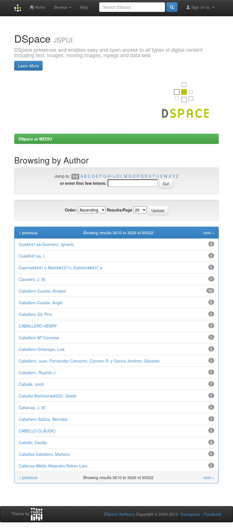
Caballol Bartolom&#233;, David (47, 396)
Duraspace (190, 514)
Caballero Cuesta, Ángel (41, 302)
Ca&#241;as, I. (32, 256)
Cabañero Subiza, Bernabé (43, 419)
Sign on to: (201, 7)
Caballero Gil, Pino (35, 314)
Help (84, 7)
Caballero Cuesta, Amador (42, 291)
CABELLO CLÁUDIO (37, 431)
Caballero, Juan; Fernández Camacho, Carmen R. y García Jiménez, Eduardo (89, 361)
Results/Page (119, 210)
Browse (61, 7)
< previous (28, 232)
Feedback (213, 514)
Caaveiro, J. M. (32, 279)
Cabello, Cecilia (33, 442)
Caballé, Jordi (31, 384)
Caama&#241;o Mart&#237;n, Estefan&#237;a (60, 267)
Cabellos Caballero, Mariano (44, 454)
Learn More (28, 66)
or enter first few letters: (83, 183)
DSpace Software (119, 514)
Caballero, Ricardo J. (38, 372)
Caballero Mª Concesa (39, 337)
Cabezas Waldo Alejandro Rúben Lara (53, 466)
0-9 (75, 176)
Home (39, 7)
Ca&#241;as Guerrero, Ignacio (46, 244)
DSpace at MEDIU (35, 139)
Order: (71, 210)
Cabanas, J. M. (32, 407)
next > (208, 232)
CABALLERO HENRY (38, 326)
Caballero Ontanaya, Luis (42, 349)
